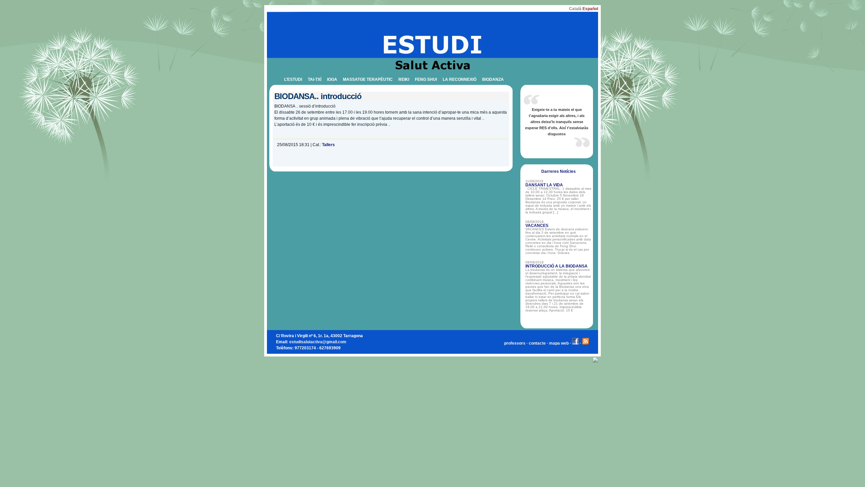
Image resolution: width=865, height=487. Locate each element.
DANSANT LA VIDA (544, 185)
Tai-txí (314, 79)
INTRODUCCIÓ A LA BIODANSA (556, 266)
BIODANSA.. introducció (318, 96)
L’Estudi (293, 79)
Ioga (332, 79)
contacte (537, 343)
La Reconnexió (459, 79)
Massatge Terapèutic (368, 79)
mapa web (559, 343)
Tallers (328, 144)
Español (590, 8)
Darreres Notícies (558, 171)
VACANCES (536, 225)
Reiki (403, 79)
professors (514, 343)
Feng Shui (426, 79)
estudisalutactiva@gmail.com (317, 342)
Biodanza (493, 79)
